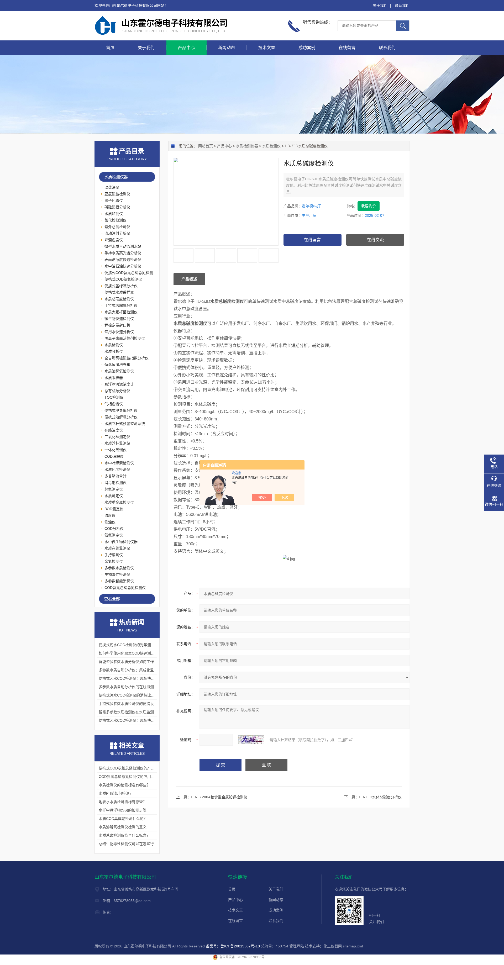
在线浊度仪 (113, 430)
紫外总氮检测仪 (117, 227)
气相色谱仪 (113, 404)
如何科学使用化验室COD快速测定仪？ (130, 653)
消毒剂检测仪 (115, 483)
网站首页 (205, 146)
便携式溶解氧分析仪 (121, 417)
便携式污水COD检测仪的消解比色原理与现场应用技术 (143, 695)
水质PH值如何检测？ (116, 793)
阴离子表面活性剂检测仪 (124, 338)
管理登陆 (296, 946)
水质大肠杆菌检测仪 (121, 312)
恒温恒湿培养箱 (117, 364)
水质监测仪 (113, 214)
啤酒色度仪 (113, 240)
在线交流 (375, 240)
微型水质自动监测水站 (122, 246)
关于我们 (380, 5)
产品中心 (186, 47)
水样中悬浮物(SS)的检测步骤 (122, 810)
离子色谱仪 (113, 200)
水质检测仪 (271, 146)
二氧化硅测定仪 (117, 437)
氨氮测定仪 (113, 535)
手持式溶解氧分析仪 (121, 305)
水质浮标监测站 (117, 443)
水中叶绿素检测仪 (119, 463)
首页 (110, 47)
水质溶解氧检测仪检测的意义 (122, 827)
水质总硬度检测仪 (119, 299)
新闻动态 (226, 47)
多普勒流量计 (115, 476)
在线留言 (347, 47)
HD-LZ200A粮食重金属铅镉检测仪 (219, 797)
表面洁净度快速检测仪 (122, 259)
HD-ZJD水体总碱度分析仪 (380, 797)
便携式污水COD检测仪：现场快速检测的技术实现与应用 (145, 678)
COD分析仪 (114, 528)
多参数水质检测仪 (119, 568)
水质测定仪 (113, 496)
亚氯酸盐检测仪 (117, 194)
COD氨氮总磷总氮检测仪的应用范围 (128, 776)
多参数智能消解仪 (119, 581)
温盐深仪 (111, 187)
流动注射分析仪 (117, 233)
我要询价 (368, 206)
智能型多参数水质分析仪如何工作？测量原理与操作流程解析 (148, 662)
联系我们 (402, 5)
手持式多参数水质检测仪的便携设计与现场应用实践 (141, 704)
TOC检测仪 (113, 397)
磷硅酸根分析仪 (117, 207)
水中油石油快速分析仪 (122, 266)
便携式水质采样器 (119, 292)
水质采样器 (113, 378)
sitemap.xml (353, 946)
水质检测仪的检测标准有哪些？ (124, 785)
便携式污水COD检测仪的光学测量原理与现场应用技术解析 (147, 645)
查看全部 (112, 599)
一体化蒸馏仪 (115, 450)
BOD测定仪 (113, 509)
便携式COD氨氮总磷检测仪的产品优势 (130, 768)
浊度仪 (110, 515)
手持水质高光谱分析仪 (122, 253)
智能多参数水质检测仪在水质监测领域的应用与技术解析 (145, 712)
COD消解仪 (114, 456)
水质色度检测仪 (117, 469)
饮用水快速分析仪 (119, 332)
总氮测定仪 (113, 489)
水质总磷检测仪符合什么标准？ (124, 835)
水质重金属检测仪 (119, 502)
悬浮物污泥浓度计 (119, 384)
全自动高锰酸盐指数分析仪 (126, 358)
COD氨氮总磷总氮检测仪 (125, 588)
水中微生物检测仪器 (121, 542)
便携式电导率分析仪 (121, 410)
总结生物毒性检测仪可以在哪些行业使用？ (134, 844)
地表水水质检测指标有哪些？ (122, 802)
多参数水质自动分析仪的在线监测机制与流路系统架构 (143, 687)
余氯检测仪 (113, 561)
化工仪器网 (332, 946)
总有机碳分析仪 (117, 391)
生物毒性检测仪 (117, 574)
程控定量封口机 (117, 325)
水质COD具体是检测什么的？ (123, 818)
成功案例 (306, 47)
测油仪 (110, 522)
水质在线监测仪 (117, 548)
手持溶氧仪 (113, 555)
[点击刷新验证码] (251, 739)
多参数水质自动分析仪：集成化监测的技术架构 (137, 670)
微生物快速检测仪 (119, 319)
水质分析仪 (113, 351)
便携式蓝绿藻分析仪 (121, 286)
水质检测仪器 (247, 146)
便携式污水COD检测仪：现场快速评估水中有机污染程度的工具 (150, 720)
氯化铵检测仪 (115, 220)
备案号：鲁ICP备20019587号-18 (233, 946)
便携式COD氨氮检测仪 (123, 279)
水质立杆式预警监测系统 (124, 423)
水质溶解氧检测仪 (119, 371)
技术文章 (266, 47)
